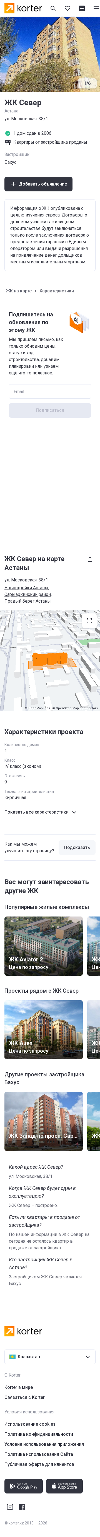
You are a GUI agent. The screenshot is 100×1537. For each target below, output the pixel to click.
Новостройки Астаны (26, 587)
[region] (50, 660)
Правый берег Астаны (27, 601)
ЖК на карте (19, 291)
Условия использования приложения (44, 1444)
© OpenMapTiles (37, 708)
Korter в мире (18, 1387)
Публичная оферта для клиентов (39, 1464)
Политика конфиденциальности (38, 1434)
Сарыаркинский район (27, 594)
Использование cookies (30, 1424)
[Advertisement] (50, 486)
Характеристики (56, 291)
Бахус (10, 162)
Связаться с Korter (24, 1397)
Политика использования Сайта (38, 1454)
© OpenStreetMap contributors (75, 708)
